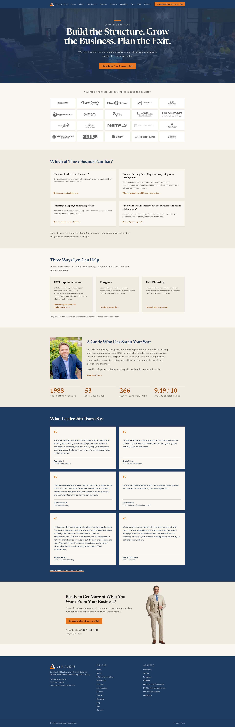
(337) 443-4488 (90, 630)
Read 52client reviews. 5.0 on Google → (67, 570)
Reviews (103, 4)
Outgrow (100, 684)
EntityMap (147, 695)
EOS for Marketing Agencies (154, 688)
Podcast (113, 4)
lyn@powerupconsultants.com (62, 685)
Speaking (124, 4)
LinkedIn (146, 680)
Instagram (147, 677)
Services (91, 4)
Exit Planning (102, 688)
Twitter (146, 673)
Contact (147, 4)
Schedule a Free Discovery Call (170, 4)
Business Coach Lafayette (153, 684)
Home (73, 4)
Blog (132, 4)
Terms (183, 723)
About (81, 4)
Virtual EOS (101, 680)
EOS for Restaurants (151, 691)
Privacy (176, 723)
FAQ (139, 4)
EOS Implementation (105, 677)
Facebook (147, 669)
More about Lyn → (94, 375)
